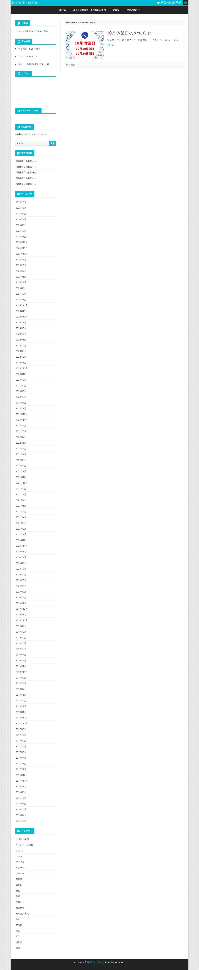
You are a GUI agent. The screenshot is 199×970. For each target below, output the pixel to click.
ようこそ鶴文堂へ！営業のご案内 (89, 9)
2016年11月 (22, 780)
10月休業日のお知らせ (129, 33)
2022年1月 (21, 471)
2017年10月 (22, 723)
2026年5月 (21, 213)
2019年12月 (22, 608)
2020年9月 (21, 557)
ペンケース (21, 867)
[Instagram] (177, 2)
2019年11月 (22, 614)
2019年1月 (21, 666)
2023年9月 (21, 379)
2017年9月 (21, 729)
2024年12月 (22, 305)
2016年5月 (21, 809)
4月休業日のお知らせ (26, 183)
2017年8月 (21, 734)
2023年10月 (22, 374)
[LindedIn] (170, 2)
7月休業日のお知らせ (26, 166)
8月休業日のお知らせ (26, 161)
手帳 (18, 896)
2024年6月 (21, 339)
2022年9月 (21, 425)
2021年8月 (21, 494)
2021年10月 (22, 482)
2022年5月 (21, 448)
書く (18, 919)
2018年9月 (21, 677)
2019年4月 (21, 654)
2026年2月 (21, 230)
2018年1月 (21, 712)
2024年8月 (21, 328)
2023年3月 (21, 402)
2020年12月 (22, 540)
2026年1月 (21, 236)
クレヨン (20, 850)
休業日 (116, 9)
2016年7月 (21, 797)
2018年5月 (21, 694)
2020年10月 (22, 551)
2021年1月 (21, 534)
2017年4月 (21, 757)
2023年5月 (21, 396)
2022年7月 (21, 436)
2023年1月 (21, 408)
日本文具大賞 (22, 913)
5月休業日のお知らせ (26, 178)
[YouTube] (173, 2)
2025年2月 (21, 293)
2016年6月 (21, 803)
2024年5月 (21, 345)
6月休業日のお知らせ (26, 172)
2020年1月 (21, 603)
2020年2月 (21, 597)
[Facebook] (162, 2)
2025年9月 (21, 259)
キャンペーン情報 (24, 844)
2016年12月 (22, 774)
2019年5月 (21, 648)
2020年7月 (21, 568)
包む (18, 890)
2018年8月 (21, 683)
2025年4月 (21, 282)
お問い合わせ (133, 9)
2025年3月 (21, 288)
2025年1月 (21, 299)
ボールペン (21, 873)
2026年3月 (21, 225)
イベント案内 (22, 839)
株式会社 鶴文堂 (96, 962)
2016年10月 (22, 786)
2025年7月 (21, 270)
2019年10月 (22, 620)
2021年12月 (22, 477)
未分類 (19, 925)
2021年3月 (21, 522)
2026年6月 (21, 207)
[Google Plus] (166, 2)
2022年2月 (21, 465)
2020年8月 (21, 563)
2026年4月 (21, 219)
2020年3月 (21, 591)
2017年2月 (21, 769)
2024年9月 (21, 322)
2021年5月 (21, 511)
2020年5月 (21, 580)
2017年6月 (21, 746)
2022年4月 (21, 454)
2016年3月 (21, 820)
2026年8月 (21, 202)
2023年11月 (22, 368)
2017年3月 (21, 763)
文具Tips (20, 902)
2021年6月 (21, 505)
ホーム (62, 9)
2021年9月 (21, 488)
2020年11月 (22, 545)
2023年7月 (21, 385)
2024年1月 (21, 362)
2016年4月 (21, 815)
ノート (19, 856)
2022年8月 (21, 431)
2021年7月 (21, 499)
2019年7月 (21, 637)
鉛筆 (18, 947)
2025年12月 (22, 242)
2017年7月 (21, 740)
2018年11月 (22, 671)
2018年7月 (21, 689)
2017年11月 (22, 717)
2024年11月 (22, 311)
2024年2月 (21, 356)
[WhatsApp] (180, 2)
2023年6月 (21, 391)
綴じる (19, 942)
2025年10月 (22, 253)
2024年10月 (22, 316)
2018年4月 (21, 700)
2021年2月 (21, 528)
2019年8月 (21, 631)
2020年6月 (21, 574)
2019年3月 (21, 660)
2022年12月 (22, 414)
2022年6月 (21, 442)
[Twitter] (158, 2)
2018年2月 (21, 706)
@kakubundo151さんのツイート (31, 134)
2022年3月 (21, 459)
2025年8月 (21, 265)
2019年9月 (21, 626)
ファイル (20, 861)
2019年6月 (21, 643)
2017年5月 (21, 752)
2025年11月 (22, 247)
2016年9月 (21, 792)
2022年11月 (22, 419)
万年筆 (19, 879)
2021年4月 (21, 517)
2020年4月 (21, 585)
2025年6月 (21, 276)
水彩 (18, 930)
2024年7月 (21, 333)
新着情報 (20, 907)
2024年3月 (21, 351)
